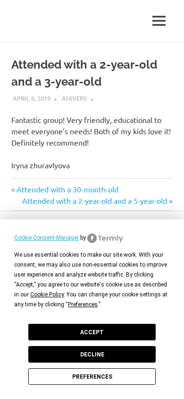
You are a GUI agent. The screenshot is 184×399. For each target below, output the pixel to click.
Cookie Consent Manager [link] (46, 237)
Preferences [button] (83, 304)
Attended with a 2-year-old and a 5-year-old (94, 200)
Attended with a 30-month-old (67, 189)
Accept (92, 332)
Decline (92, 354)
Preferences (92, 376)
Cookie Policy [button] (47, 294)
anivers (74, 98)
